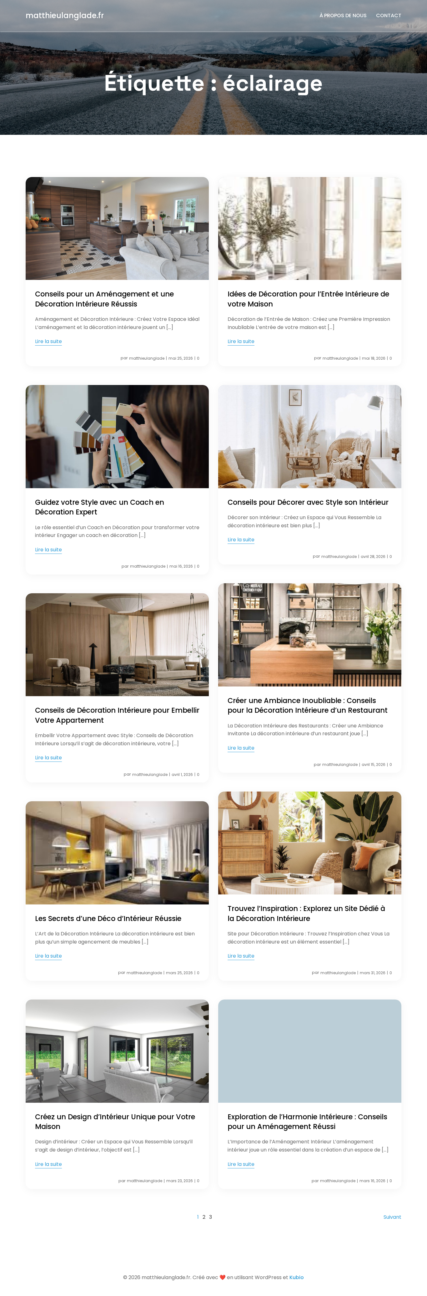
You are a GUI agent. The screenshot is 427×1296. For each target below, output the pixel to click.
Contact (388, 15)
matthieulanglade (146, 358)
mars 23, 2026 (179, 1180)
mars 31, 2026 (372, 972)
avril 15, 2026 (373, 764)
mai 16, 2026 (181, 566)
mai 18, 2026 (373, 358)
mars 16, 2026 (372, 1180)
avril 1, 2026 (182, 774)
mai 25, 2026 (180, 358)
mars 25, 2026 (179, 972)
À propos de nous (343, 15)
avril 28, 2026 (373, 556)
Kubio (296, 1277)
